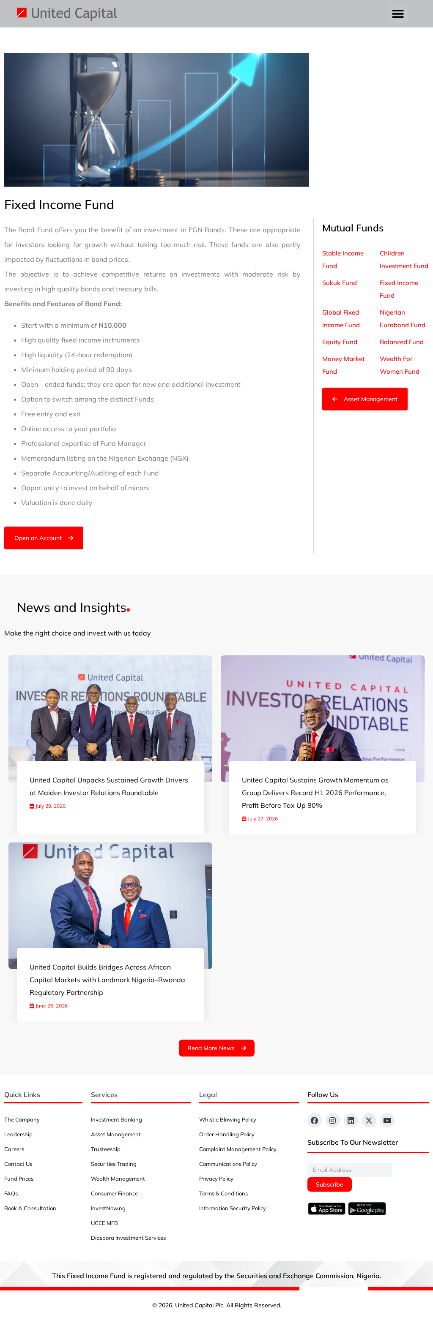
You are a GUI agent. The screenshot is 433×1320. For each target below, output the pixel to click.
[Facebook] (314, 1120)
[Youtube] (387, 1120)
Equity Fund (339, 342)
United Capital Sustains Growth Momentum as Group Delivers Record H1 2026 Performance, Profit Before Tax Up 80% (315, 792)
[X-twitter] (369, 1120)
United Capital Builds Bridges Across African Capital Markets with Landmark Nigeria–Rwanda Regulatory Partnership (107, 980)
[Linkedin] (351, 1120)
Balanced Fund (402, 342)
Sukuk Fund (339, 283)
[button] (398, 13)
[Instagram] (333, 1120)
